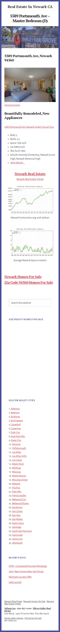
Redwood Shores (20, 503)
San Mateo (17, 519)
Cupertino (16, 428)
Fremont (16, 444)
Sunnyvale (17, 535)
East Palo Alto (18, 436)
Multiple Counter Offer (20, 577)
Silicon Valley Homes (13, 618)
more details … (17, 162)
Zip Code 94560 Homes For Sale (28, 282)
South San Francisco (22, 531)
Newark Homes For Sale (23, 276)
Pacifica (16, 487)
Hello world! (15, 582)
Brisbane (15, 416)
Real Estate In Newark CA (30, 6)
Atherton (15, 409)
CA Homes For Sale (33, 618)
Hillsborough (19, 448)
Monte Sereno (19, 476)
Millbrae (16, 468)
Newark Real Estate (30, 173)
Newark (16, 484)
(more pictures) (12, 105)
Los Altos (16, 452)
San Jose (16, 515)
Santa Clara (18, 523)
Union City (17, 539)
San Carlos (17, 511)
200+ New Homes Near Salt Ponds (26, 571)
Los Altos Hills (19, 456)
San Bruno (17, 507)
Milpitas (16, 472)
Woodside (17, 543)
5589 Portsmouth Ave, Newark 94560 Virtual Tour (29, 127)
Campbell (16, 424)
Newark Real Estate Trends (29, 179)
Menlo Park (18, 464)
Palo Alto (16, 491)
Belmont (15, 412)
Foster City (16, 440)
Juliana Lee (10, 608)
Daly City (15, 432)
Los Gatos (17, 460)
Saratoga (16, 527)
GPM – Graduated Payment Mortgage (28, 566)
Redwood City (19, 499)
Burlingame (17, 420)
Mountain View (20, 480)
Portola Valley (19, 495)
